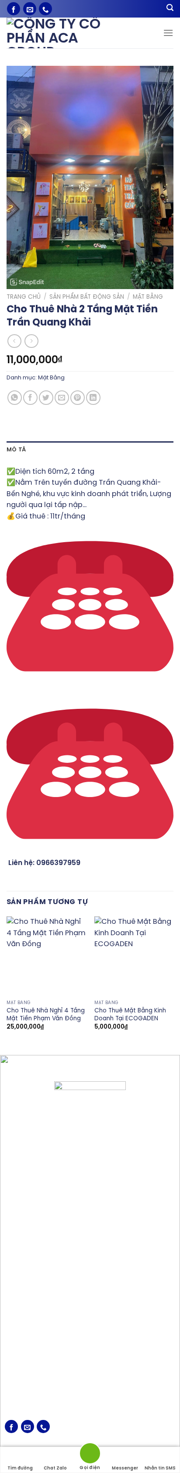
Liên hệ (15, 1382)
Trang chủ (24, 297)
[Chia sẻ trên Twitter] (46, 397)
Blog (10, 1369)
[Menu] (168, 32)
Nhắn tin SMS (160, 1468)
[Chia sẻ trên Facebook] (30, 397)
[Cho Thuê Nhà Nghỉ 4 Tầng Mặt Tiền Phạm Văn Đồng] (46, 956)
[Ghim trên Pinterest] (77, 397)
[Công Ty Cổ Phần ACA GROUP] (66, 33)
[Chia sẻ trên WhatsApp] (14, 397)
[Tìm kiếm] (169, 9)
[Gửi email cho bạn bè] (62, 397)
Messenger (125, 1468)
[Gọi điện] (90, 1454)
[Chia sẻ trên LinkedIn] (93, 397)
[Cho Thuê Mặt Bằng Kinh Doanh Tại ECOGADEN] (133, 956)
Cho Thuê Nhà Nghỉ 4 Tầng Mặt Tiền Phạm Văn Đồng (46, 1015)
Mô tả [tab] (16, 450)
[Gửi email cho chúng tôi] (29, 8)
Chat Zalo (55, 1468)
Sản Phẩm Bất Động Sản (86, 297)
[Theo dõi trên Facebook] (13, 8)
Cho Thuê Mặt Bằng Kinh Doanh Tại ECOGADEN (130, 1015)
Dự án (13, 1355)
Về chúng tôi (23, 1328)
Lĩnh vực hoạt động (34, 1341)
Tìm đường (20, 1468)
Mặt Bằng (148, 297)
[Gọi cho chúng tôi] (45, 8)
